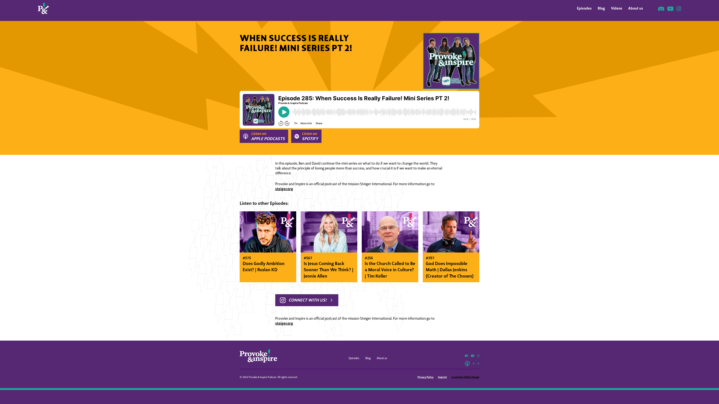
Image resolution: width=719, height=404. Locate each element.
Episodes (584, 8)
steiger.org (284, 188)
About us (635, 8)
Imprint (442, 377)
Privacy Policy (425, 377)
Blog (601, 8)
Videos (616, 8)
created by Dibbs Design (465, 377)
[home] (43, 8)
